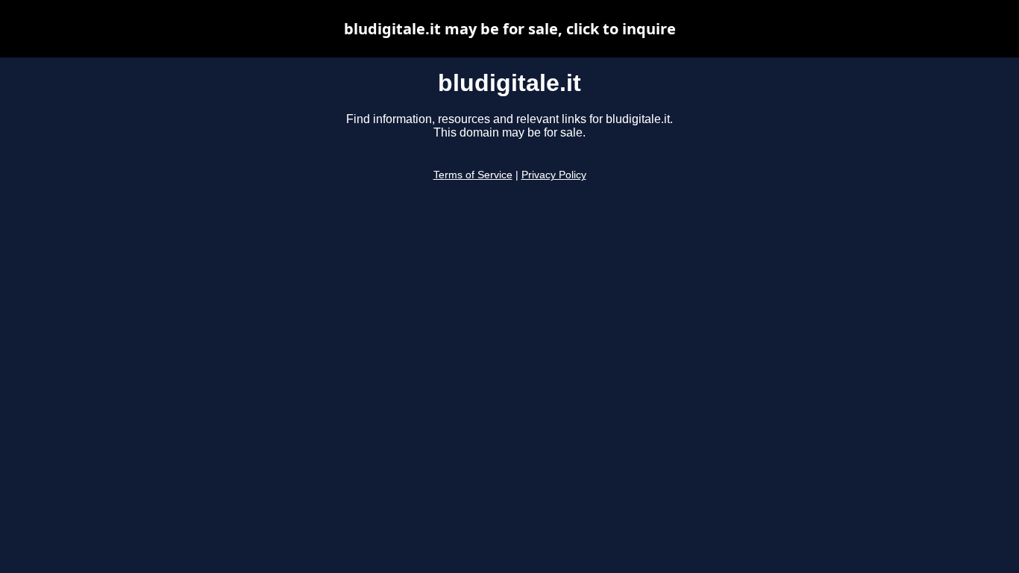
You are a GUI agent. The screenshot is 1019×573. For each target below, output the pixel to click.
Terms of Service (472, 175)
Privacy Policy (553, 175)
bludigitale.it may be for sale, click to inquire (510, 29)
